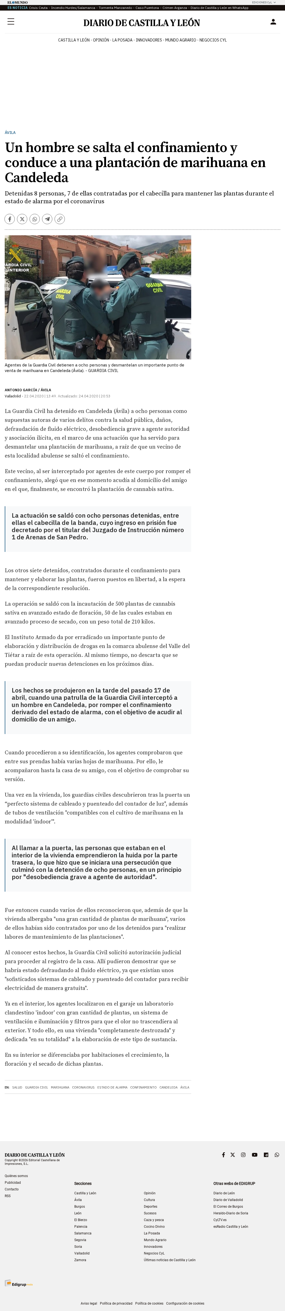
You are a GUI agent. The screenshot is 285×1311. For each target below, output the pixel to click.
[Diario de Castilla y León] (141, 22)
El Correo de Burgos (228, 1207)
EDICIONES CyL (262, 2)
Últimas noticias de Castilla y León (170, 1260)
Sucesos (150, 1213)
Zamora (80, 1260)
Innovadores (149, 40)
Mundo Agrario (180, 40)
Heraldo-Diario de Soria (230, 1213)
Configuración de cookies (185, 1303)
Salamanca (83, 1233)
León (78, 1213)
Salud (17, 1087)
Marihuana (60, 1087)
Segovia (80, 1240)
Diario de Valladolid (228, 1200)
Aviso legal (89, 1303)
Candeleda (168, 1087)
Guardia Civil (36, 1087)
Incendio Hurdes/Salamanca (73, 8)
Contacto (12, 1189)
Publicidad (13, 1183)
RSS (8, 1196)
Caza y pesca (154, 1220)
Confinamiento (143, 1087)
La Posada (122, 40)
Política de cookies (149, 1303)
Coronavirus (83, 1087)
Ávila (10, 132)
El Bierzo (80, 1220)
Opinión (101, 40)
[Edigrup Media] (19, 1283)
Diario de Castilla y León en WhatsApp (220, 8)
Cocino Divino (154, 1227)
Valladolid (82, 1253)
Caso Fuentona (147, 8)
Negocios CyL (213, 40)
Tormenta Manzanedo (115, 8)
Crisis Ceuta (38, 8)
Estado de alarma (112, 1087)
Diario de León (224, 1193)
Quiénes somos (16, 1176)
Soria (78, 1247)
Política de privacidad (116, 1303)
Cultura (149, 1200)
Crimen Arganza (175, 8)
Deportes (150, 1207)
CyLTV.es (220, 1220)
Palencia (80, 1227)
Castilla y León (74, 40)
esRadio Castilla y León (230, 1227)
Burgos (79, 1207)
